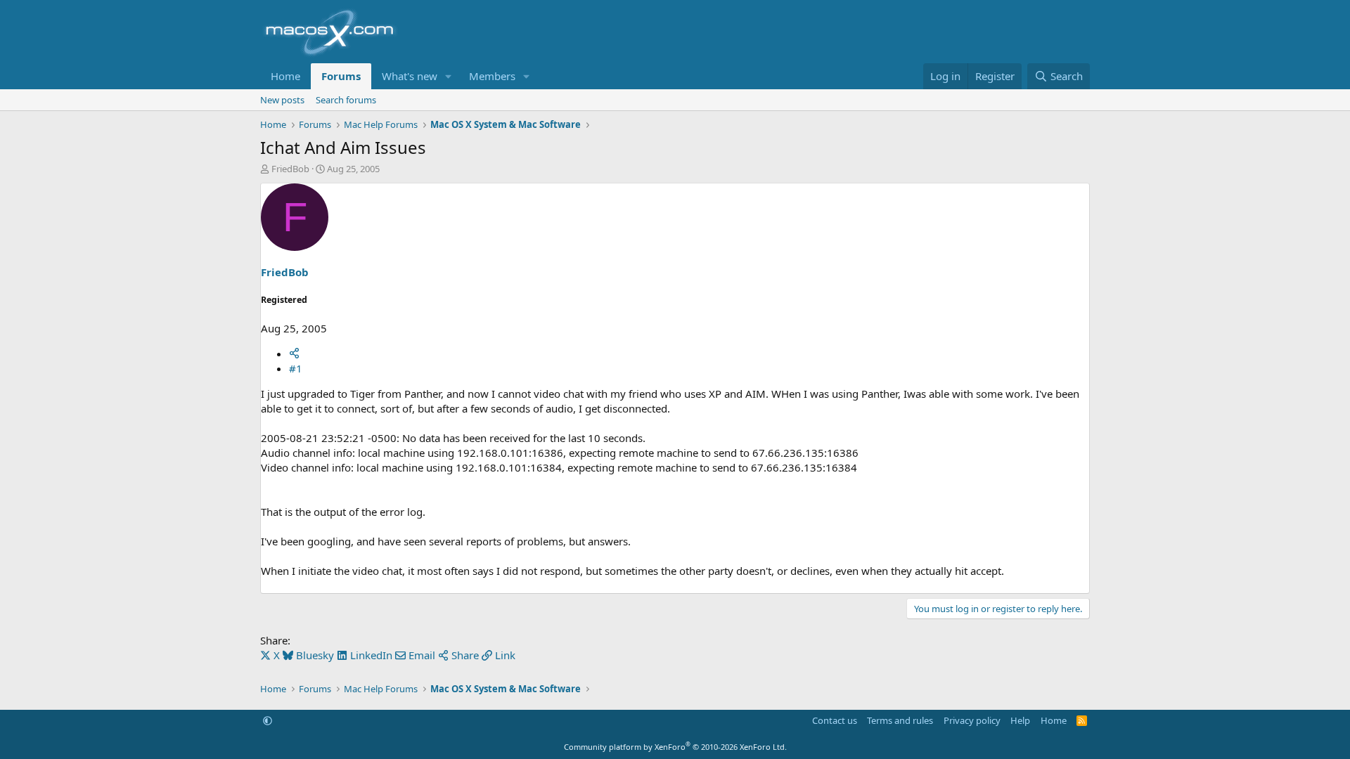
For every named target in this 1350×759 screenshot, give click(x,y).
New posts (282, 99)
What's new (409, 76)
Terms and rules (900, 720)
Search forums (346, 99)
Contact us (834, 720)
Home (285, 76)
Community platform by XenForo (675, 746)
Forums (341, 76)
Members (492, 76)
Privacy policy (972, 720)
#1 (295, 368)
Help (1020, 720)
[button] (448, 76)
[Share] (294, 353)
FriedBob (290, 168)
